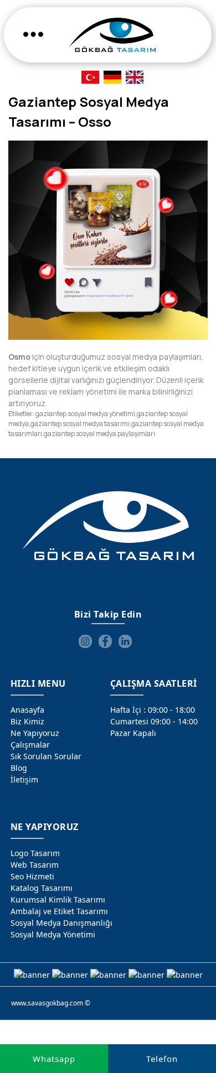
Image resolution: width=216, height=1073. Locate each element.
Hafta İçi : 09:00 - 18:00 (152, 709)
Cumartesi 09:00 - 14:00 (154, 721)
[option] (108, 240)
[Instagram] (85, 641)
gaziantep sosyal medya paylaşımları (99, 433)
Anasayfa (27, 709)
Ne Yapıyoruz (35, 733)
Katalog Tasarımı (42, 888)
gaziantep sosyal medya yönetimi (85, 413)
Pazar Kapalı (133, 733)
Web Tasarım (35, 864)
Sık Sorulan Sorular (46, 756)
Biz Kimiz (27, 721)
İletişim (24, 779)
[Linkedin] (125, 641)
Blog (19, 768)
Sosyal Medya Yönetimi (53, 934)
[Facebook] (105, 641)
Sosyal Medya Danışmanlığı (61, 923)
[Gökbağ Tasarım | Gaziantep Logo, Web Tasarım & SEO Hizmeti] (112, 35)
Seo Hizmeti (32, 876)
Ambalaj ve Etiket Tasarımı (59, 911)
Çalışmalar (30, 744)
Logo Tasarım (35, 853)
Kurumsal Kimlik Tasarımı (58, 899)
